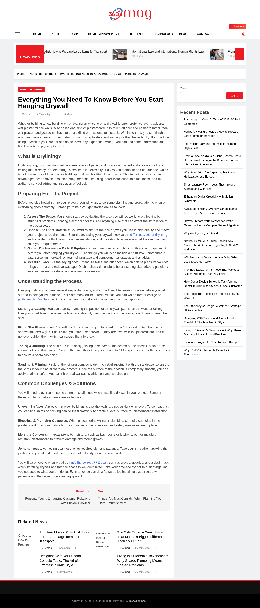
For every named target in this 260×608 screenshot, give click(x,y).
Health (53, 34)
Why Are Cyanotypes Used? (201, 233)
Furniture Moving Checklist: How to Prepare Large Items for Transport (46, 51)
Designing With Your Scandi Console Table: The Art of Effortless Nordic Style (60, 560)
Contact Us (206, 34)
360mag (26, 114)
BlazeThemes (137, 600)
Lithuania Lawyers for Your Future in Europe (211, 342)
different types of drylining (148, 235)
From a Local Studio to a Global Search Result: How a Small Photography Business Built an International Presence (213, 160)
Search (186, 88)
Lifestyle (136, 34)
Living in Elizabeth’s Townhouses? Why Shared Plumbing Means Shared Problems (143, 560)
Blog (183, 34)
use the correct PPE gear (89, 462)
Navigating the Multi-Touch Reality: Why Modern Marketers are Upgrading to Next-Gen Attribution (212, 245)
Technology (163, 34)
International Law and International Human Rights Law (153, 51)
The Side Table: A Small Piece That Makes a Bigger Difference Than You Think (141, 536)
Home (37, 34)
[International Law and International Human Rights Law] (106, 56)
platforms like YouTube (34, 299)
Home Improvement (103, 34)
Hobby (73, 34)
